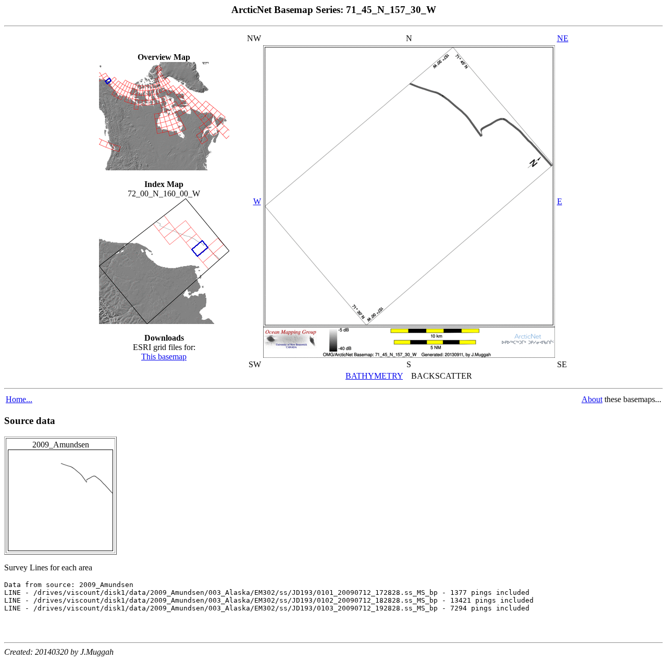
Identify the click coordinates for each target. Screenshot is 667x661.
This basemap (164, 356)
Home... (19, 399)
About (592, 399)
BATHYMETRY (374, 375)
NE (563, 38)
